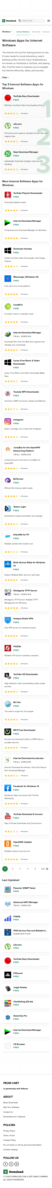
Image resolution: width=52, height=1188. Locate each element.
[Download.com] (9, 20)
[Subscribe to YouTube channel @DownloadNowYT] (16, 1164)
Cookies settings (10, 1149)
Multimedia (36, 32)
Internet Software (23, 32)
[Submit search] (20, 21)
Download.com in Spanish (14, 1117)
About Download (10, 1102)
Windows (6, 32)
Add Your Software (11, 1107)
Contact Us (8, 1112)
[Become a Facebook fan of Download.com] (5, 1164)
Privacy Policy (9, 1131)
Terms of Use (9, 1135)
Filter (4, 77)
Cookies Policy (9, 1140)
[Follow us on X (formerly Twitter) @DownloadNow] (11, 1164)
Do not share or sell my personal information (22, 1145)
